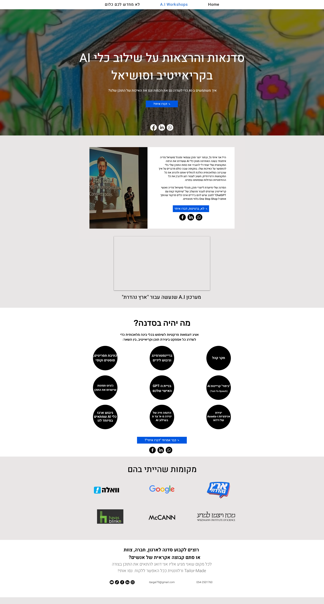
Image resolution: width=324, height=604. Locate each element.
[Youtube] (112, 582)
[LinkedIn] (161, 127)
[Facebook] (153, 127)
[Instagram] (133, 582)
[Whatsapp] (170, 127)
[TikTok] (117, 582)
